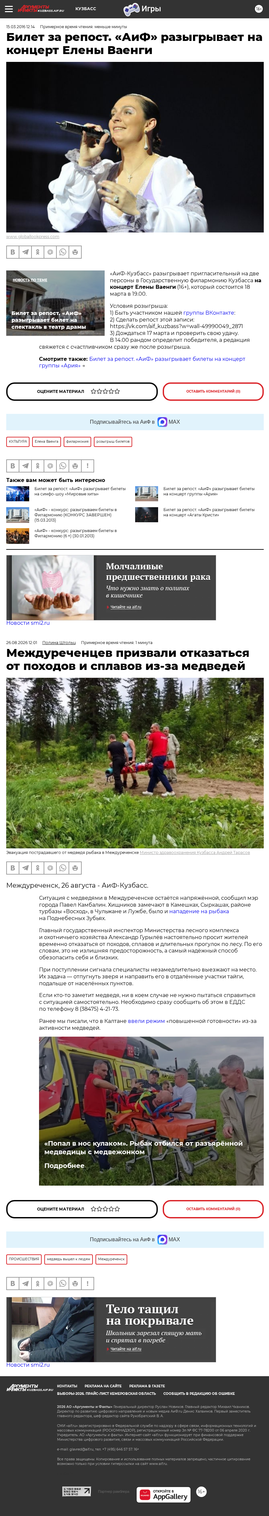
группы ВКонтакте (208, 313)
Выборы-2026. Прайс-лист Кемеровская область (106, 1394)
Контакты (67, 1386)
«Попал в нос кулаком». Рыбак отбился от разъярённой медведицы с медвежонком (143, 1147)
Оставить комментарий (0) (213, 391)
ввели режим (146, 1021)
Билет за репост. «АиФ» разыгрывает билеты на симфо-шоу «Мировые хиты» (80, 491)
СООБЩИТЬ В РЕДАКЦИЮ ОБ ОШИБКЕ (199, 1394)
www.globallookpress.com (32, 236)
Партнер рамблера (113, 1491)
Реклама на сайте (103, 1386)
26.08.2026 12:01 (21, 642)
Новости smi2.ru (28, 623)
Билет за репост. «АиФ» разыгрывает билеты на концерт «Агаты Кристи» (209, 512)
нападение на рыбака (199, 911)
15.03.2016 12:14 (20, 26)
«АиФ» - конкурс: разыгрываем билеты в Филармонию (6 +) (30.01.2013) (75, 533)
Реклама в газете (147, 1386)
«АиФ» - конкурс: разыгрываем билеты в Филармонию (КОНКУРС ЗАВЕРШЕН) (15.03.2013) (75, 515)
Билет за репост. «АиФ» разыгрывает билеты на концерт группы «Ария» (209, 491)
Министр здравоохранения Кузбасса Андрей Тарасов (195, 852)
